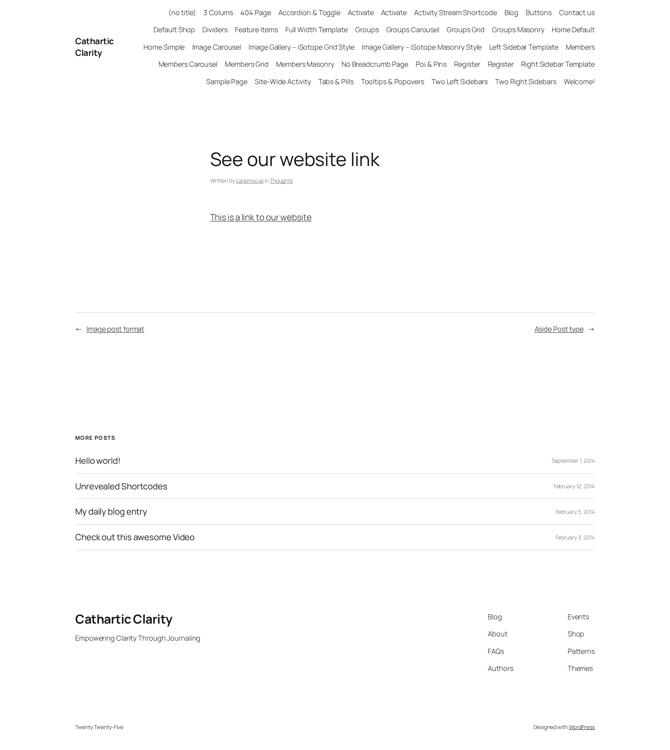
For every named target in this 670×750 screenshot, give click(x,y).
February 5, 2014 (575, 511)
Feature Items (256, 29)
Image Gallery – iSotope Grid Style (301, 47)
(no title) (182, 12)
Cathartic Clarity (94, 47)
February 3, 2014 (575, 537)
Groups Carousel (413, 29)
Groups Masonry (518, 29)
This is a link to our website (261, 217)
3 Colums (218, 12)
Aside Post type (559, 329)
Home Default (573, 29)
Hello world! (98, 461)
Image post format (115, 329)
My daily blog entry (111, 512)
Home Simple (164, 47)
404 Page (255, 12)
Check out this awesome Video (135, 537)
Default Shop (174, 29)
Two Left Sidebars (460, 81)
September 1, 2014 (573, 460)
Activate (360, 12)
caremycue (249, 180)
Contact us (577, 12)
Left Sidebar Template (523, 47)
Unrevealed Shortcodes (121, 486)
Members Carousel (188, 64)
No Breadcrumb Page (375, 64)
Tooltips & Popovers (392, 81)
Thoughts (281, 180)
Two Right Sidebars (525, 81)
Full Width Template (316, 29)
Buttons (538, 12)
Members (580, 47)
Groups (366, 29)
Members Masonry (305, 64)
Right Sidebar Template (558, 64)
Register (467, 64)
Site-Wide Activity (283, 81)
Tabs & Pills (336, 81)
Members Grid (247, 64)
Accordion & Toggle (309, 12)
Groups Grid (466, 29)
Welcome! (579, 81)
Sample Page (226, 81)
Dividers (214, 29)
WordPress (582, 727)
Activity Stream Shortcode (455, 12)
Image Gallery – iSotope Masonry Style (422, 47)
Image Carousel (217, 47)
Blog (511, 12)
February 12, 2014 (574, 486)
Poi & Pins (431, 64)
